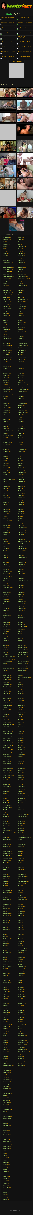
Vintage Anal (21, 996)
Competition (5, 626)
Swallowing (20, 835)
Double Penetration (22, 278)
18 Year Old (5, 239)
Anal (4, 285)
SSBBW (4, 1150)
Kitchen (19, 696)
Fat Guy (19, 373)
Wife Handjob (21, 1040)
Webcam (20, 1014)
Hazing (19, 553)
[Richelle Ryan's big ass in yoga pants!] (25, 53)
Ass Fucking (5, 364)
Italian (19, 633)
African (4, 253)
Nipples (4, 927)
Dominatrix (20, 269)
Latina (19, 709)
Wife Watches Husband (23, 1051)
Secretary (5, 1164)
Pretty (4, 1054)
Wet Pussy (20, 1024)
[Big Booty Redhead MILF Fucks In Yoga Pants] (8, 58)
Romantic (5, 1130)
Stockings (20, 800)
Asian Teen (5, 359)
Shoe (4, 1194)
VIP (19, 982)
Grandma (20, 502)
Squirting (20, 793)
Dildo (19, 248)
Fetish (19, 394)
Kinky (19, 691)
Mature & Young (6, 839)
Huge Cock (20, 606)
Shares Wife (5, 1187)
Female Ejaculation (22, 384)
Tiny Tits (20, 913)
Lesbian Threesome (7, 775)
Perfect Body (5, 1010)
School (4, 1157)
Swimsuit (20, 846)
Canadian (5, 548)
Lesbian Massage (7, 749)
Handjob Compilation (22, 543)
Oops (4, 957)
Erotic (19, 315)
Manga (4, 819)
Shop (4, 1197)
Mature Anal (5, 844)
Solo (19, 763)
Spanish (20, 775)
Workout (20, 1056)
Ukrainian (20, 964)
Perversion (5, 1012)
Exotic (19, 334)
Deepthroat (20, 246)
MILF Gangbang (6, 805)
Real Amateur (6, 1100)
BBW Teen (5, 391)
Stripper (20, 821)
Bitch (4, 460)
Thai (19, 890)
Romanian (5, 1127)
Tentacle (20, 888)
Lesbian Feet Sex (6, 738)
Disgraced (20, 255)
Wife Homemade (21, 1042)
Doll (19, 264)
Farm (19, 366)
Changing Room (6, 571)
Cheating (5, 573)
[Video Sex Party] (16, 6)
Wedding (20, 1017)
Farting (19, 368)
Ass (3, 361)
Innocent (20, 622)
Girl (19, 477)
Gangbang (20, 467)
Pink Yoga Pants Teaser (8, 41)
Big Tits (4, 449)
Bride (4, 504)
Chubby (4, 585)
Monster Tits (5, 902)
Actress (4, 251)
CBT (4, 537)
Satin (4, 1153)
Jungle (19, 689)
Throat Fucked (21, 899)
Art (3, 334)
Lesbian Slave (6, 766)
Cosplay (4, 638)
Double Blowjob (21, 276)
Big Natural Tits (6, 442)
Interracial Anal (21, 626)
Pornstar (5, 1049)
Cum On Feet (6, 698)
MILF (4, 800)
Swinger (20, 849)
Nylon (4, 941)
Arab (4, 327)
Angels (4, 320)
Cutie (4, 716)
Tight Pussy (20, 906)
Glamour (20, 486)
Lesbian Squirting (7, 768)
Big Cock (5, 440)
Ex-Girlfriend (21, 327)
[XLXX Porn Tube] (8, 159)
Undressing (20, 973)
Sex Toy (4, 1185)
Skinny (19, 731)
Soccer (19, 756)
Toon (19, 931)
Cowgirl (4, 649)
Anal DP (4, 297)
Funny (19, 458)
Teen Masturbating (22, 881)
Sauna (4, 1155)
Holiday (19, 571)
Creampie (5, 654)
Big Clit (4, 437)
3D (3, 241)
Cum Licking (5, 691)
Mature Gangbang (7, 849)
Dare (19, 244)
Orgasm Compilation (7, 966)
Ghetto (19, 474)
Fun (19, 456)
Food (19, 426)
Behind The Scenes (7, 430)
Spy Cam (20, 789)
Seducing (5, 1167)
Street (19, 819)
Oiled (4, 950)
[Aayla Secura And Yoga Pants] (8, 39)
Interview (20, 629)
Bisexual (5, 458)
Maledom (5, 816)
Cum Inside (5, 689)
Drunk (19, 288)
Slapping (20, 736)
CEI (3, 539)
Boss (4, 495)
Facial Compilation (22, 357)
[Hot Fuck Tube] (8, 184)
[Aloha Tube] (25, 171)
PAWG (4, 975)
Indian (19, 615)
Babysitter (5, 401)
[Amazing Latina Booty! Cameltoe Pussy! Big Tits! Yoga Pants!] (16, 70)
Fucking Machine (22, 454)
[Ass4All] (8, 92)
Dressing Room (21, 285)
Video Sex (9, 14)
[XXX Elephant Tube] (25, 196)
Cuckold (4, 666)
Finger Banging (21, 403)
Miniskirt (4, 874)
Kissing (19, 693)
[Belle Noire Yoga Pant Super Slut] (25, 34)
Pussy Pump (5, 1088)
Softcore (20, 761)
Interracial (20, 624)
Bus (4, 516)
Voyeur (19, 1005)
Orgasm (4, 964)
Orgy (4, 968)
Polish (4, 1044)
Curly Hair (5, 714)
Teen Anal (20, 872)
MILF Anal (5, 802)
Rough (4, 1132)
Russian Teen (6, 1148)
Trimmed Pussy (21, 948)
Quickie (4, 1095)
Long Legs (5, 791)
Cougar (4, 645)
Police (4, 1042)
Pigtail (4, 1028)
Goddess (20, 493)
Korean (19, 698)
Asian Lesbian (6, 352)
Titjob (19, 920)
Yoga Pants (20, 1065)
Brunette (5, 509)
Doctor (19, 258)
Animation (5, 322)
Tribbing (20, 941)
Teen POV (20, 883)
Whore (19, 1028)
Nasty (4, 911)
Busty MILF (5, 525)
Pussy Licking (6, 1084)
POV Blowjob (6, 982)
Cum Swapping (6, 705)
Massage (5, 823)
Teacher (20, 865)
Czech (19, 237)
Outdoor (4, 973)
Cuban (4, 663)
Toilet (19, 927)
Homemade (20, 578)
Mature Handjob (6, 851)
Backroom (5, 403)
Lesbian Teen (6, 772)
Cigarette (5, 594)
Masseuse (5, 825)
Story (19, 807)
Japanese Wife (21, 673)
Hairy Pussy (20, 532)
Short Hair (5, 1199)
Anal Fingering (6, 301)
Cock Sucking (6, 615)
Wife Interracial (21, 1044)
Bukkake (5, 513)
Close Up (5, 608)
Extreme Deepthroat (22, 343)
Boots (4, 490)
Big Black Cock (6, 435)
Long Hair (5, 789)
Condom (5, 631)
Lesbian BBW (6, 726)
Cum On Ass (5, 693)
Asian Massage (6, 357)
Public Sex (5, 1068)
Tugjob (19, 952)
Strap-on (20, 812)
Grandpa (20, 504)
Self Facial (5, 1169)
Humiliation (20, 608)
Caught (4, 562)
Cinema (4, 596)
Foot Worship (21, 430)
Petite (4, 1017)
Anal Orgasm (6, 311)
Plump (4, 1040)
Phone (4, 1021)
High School (20, 564)
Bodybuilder (5, 483)
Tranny (19, 938)
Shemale (5, 1192)
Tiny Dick (20, 911)
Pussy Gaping (6, 1081)
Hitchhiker (20, 566)
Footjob (19, 433)
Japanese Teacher (22, 668)
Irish (19, 631)
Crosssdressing (6, 661)
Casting (4, 557)
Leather (19, 714)
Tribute (19, 943)
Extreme (20, 338)
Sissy (19, 729)
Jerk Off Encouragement (23, 677)
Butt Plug (5, 534)
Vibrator (20, 991)
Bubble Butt (5, 511)
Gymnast (20, 518)
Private (4, 1061)
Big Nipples (5, 444)
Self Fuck (5, 1171)
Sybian (19, 851)
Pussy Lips (5, 1086)
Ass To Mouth (6, 371)
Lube (4, 793)
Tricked (19, 945)
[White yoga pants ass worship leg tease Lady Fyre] (8, 34)
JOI (19, 638)
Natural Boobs (6, 913)
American (5, 283)
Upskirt (19, 980)
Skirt (19, 733)
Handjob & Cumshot (22, 541)
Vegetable (20, 989)
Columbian (5, 624)
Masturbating (6, 830)
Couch (4, 643)
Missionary (5, 876)
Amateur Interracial (7, 267)
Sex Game (5, 1178)
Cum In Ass (5, 682)
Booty (4, 493)
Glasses (20, 488)
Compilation (5, 629)
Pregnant (5, 1051)
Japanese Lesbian (22, 656)
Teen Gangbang (21, 876)
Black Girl (5, 470)
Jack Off (20, 640)
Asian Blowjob (6, 345)
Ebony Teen (20, 311)
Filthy (19, 401)
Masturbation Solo (7, 835)
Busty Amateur (6, 520)
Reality (4, 1104)
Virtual (19, 1001)
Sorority (19, 770)
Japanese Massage (22, 661)
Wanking (20, 1010)
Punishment (5, 1072)
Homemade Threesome (23, 580)
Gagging (20, 463)
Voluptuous (20, 1003)
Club (4, 613)
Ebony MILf (20, 308)
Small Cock (20, 747)
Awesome (5, 382)
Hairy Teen (20, 534)
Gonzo (19, 495)
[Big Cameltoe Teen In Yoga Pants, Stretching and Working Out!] (8, 24)
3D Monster (5, 244)
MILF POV (5, 809)
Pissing (4, 1031)
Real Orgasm (6, 1102)
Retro (4, 1111)
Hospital (20, 590)
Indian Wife (20, 617)
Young (19, 1068)
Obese (4, 945)
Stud (19, 825)
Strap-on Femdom (22, 814)
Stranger (20, 809)
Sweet (19, 842)
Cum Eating (5, 679)
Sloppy (19, 740)
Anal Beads (5, 288)
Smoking (20, 752)
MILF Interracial (6, 807)
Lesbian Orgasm (6, 756)
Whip (19, 1026)
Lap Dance (20, 705)
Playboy (4, 1035)
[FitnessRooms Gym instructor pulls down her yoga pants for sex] (25, 19)
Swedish (20, 839)
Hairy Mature (21, 530)
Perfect (4, 1008)
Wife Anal (20, 1033)
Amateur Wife (6, 278)
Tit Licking (20, 918)
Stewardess (20, 798)
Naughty (5, 920)
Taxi (19, 862)
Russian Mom (6, 1146)
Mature (4, 837)
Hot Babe (20, 592)
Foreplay (20, 435)
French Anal (20, 447)
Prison (4, 1058)
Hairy (19, 525)
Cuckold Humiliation (7, 668)
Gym (19, 516)
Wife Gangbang (21, 1038)
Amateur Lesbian (6, 269)
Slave (19, 738)
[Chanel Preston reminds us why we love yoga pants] (8, 53)
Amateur (5, 258)
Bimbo (4, 456)
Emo (19, 313)
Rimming (5, 1123)
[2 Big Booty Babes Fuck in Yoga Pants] (25, 39)
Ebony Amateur (21, 299)
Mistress (4, 878)
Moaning (5, 881)
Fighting (20, 396)
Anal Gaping (5, 306)
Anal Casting (5, 290)
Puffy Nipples (6, 1070)
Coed (4, 617)
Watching (20, 1012)
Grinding (20, 509)
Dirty (19, 251)
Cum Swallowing (6, 702)
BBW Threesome (6, 394)
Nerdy (4, 925)
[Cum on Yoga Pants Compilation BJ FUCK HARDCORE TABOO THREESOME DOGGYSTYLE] (25, 58)
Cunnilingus (5, 709)
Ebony (19, 297)
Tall (19, 855)
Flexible (20, 424)
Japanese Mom (21, 666)
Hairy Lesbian (21, 527)
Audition (4, 377)
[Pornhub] (25, 117)
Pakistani (5, 985)
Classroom (5, 601)
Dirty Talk (20, 253)
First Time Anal (21, 410)
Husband (20, 610)
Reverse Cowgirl (6, 1116)
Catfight (4, 560)
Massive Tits (5, 828)
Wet (19, 1021)
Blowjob (4, 477)
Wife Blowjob (21, 1035)
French (19, 444)
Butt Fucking (5, 532)
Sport (19, 784)
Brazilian (5, 502)
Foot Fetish (20, 428)
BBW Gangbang (6, 389)
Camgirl (4, 546)
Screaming (5, 1162)
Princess (5, 1056)
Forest (19, 437)
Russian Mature (6, 1144)
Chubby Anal (5, 590)
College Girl (5, 619)
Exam (19, 329)
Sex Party (5, 1180)
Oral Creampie (6, 961)
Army (4, 331)
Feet (19, 380)
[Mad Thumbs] (8, 132)
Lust (4, 798)
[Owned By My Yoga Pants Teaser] (25, 48)
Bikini (4, 454)
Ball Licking (5, 410)
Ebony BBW (20, 304)
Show (19, 719)
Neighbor (5, 922)
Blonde (4, 472)
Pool (4, 1047)
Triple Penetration (22, 950)
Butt (4, 530)
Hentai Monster (21, 557)
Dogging (20, 260)
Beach (4, 426)
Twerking (20, 957)
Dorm (19, 271)
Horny (19, 587)
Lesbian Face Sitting (7, 736)
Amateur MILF (6, 271)
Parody (4, 996)
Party (4, 998)
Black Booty (5, 467)
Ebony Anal (20, 301)
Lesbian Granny (6, 740)
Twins (19, 959)
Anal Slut (5, 315)
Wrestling (20, 1061)
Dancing (20, 239)
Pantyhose (5, 991)
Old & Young (5, 952)
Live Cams (5, 782)
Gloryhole (20, 490)
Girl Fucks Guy (21, 479)
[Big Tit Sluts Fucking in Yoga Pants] (8, 29)
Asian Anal (5, 341)
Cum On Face (6, 696)
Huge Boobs (21, 603)
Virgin (19, 998)
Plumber (5, 1038)
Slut (19, 745)
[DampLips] (8, 117)
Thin (19, 892)
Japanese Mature (22, 663)
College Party (6, 622)
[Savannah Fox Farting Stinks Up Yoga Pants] (25, 24)
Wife (19, 1031)
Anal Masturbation (7, 308)
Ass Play (5, 368)
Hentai (19, 555)
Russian (4, 1139)
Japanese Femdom (22, 652)
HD (19, 523)
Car (3, 550)
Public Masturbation (7, 1065)
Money (4, 897)
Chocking (5, 583)
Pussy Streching (6, 1093)
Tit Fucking (20, 915)
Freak (19, 442)
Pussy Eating (6, 1079)
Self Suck (5, 1174)
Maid (4, 814)
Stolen (19, 802)
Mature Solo (5, 855)
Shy (19, 724)
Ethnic (19, 320)
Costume (5, 640)
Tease (19, 867)
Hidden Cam (21, 560)
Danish (19, 241)
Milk (4, 872)
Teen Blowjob (21, 874)
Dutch (19, 292)
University (20, 978)
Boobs (4, 488)
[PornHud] (8, 146)
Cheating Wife (6, 576)
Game (19, 465)
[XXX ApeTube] (25, 184)
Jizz (19, 682)
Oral (4, 959)
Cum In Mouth (6, 684)
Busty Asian (5, 523)
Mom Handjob (6, 892)
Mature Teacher (6, 858)
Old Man (5, 955)
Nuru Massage (6, 938)
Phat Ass (5, 1019)
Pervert (4, 1014)
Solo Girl (20, 766)
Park (4, 994)
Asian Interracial (6, 350)
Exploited (20, 336)
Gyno (19, 520)
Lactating (20, 700)
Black (4, 465)
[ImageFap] (25, 92)
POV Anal (5, 980)
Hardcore (20, 550)
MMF (4, 812)
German (20, 470)
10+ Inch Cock (6, 237)
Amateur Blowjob (6, 262)
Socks (19, 759)
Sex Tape (5, 1183)
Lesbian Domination (7, 733)
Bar (3, 417)
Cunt (4, 712)
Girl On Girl (20, 481)
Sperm (19, 779)
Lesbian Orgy (6, 759)
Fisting (19, 417)
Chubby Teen (6, 592)
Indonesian (20, 619)
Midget (4, 865)
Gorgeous (20, 497)
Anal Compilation (6, 292)
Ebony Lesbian (21, 306)
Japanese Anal (21, 647)
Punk (4, 1074)
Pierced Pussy (6, 1024)
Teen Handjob (21, 878)
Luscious (5, 795)
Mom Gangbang (6, 890)
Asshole (4, 375)
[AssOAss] (8, 212)
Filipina (19, 398)
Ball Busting (5, 407)
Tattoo (19, 860)
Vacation (20, 985)
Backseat (5, 405)
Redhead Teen (6, 1109)
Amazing (5, 281)
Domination (20, 267)
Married (4, 821)
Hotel (19, 596)
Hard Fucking (21, 548)
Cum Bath (5, 673)
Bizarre (4, 463)
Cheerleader (5, 578)
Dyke (19, 294)
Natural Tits (5, 915)
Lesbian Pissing (6, 761)
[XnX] (25, 130)
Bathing (4, 421)
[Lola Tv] (25, 146)
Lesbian (4, 719)
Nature (4, 918)
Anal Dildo (5, 299)
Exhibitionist (20, 331)
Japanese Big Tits (22, 649)
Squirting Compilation (23, 795)
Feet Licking (20, 382)
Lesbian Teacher (6, 770)
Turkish (19, 955)
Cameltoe (5, 543)
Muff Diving (5, 908)
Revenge (5, 1114)
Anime (4, 324)
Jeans (19, 675)
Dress (19, 283)
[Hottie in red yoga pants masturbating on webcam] (8, 48)
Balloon (4, 414)
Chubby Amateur (6, 587)
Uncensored (20, 966)
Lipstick (4, 779)
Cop (4, 633)
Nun (4, 934)
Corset (4, 636)
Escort (19, 318)
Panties (4, 989)
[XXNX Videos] (25, 159)
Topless (19, 934)
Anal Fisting (5, 304)
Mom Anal (5, 888)
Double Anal (20, 274)
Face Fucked (21, 350)
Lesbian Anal (6, 722)
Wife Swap (20, 1047)
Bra (3, 500)
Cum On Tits (5, 700)
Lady (19, 702)
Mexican (5, 862)
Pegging (5, 1005)
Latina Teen (20, 712)
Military (4, 869)
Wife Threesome (21, 1049)
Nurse (4, 936)
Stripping (20, 823)
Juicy (19, 686)
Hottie (19, 599)
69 (3, 248)
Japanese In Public (22, 654)
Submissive (20, 830)
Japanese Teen (21, 670)
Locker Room (6, 786)
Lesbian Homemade (7, 742)
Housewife (20, 601)
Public (4, 1063)
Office (4, 948)
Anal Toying (5, 318)
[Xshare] (8, 105)
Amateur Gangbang (7, 264)
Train (19, 936)
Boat (4, 481)
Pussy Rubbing (6, 1091)
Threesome (20, 897)
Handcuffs (20, 537)
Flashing (20, 421)
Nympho (5, 943)
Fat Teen (20, 377)
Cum (4, 670)
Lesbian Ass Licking (7, 724)
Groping (20, 511)
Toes (19, 925)
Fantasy (20, 364)
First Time (20, 407)
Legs (19, 716)
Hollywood (20, 573)
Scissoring (5, 1160)
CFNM (4, 541)
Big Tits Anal (5, 451)
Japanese (20, 645)
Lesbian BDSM (6, 729)
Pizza (4, 1033)
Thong (19, 895)
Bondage (5, 486)
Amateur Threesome (7, 276)
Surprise (20, 832)
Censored (5, 566)
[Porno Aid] (8, 171)
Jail (19, 643)
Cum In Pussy (6, 686)
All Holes (5, 255)
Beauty (4, 428)
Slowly (19, 742)
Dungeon (20, 290)
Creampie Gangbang (7, 659)
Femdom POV (21, 391)
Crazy (4, 652)
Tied (19, 904)
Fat (18, 371)
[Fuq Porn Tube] (8, 198)
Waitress (20, 1008)
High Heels (20, 562)
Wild (19, 1054)
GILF (19, 460)
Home (19, 576)
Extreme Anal (21, 341)
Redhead (5, 1107)
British (4, 507)
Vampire (20, 987)
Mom (4, 885)
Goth (19, 500)
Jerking (19, 679)
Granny (19, 507)
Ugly (19, 961)
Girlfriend (20, 483)
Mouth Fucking (6, 904)
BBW (4, 384)
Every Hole (20, 324)
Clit (3, 606)
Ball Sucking (5, 412)
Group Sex (20, 513)
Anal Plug (5, 313)
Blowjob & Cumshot (7, 479)
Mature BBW (5, 846)
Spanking (20, 777)
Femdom (20, 387)
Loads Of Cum (6, 784)
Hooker (19, 583)
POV (4, 978)
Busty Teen (5, 527)
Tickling (19, 902)
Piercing (4, 1026)
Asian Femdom (6, 347)
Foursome (20, 440)
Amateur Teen (6, 274)
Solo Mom (20, 768)
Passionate (5, 1001)
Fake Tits (20, 359)
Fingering (20, 405)
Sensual (4, 1176)
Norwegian (5, 929)
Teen (19, 869)
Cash (4, 555)
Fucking (20, 451)
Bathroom (5, 424)
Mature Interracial (6, 853)
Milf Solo (5, 867)
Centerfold (5, 569)
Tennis (19, 885)
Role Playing (5, 1125)
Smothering (20, 754)
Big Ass (4, 433)
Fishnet (19, 414)
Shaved (4, 1190)
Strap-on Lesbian (22, 816)
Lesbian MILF (6, 747)
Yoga (19, 1063)
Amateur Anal (6, 260)
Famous (20, 361)
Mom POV (5, 895)
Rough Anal (5, 1134)
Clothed (4, 610)
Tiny (19, 908)
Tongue (19, 929)
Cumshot (5, 707)
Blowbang (5, 474)
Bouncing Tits (6, 497)
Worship (20, 1058)
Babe (4, 398)
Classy (4, 603)
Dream (19, 281)
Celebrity (5, 564)
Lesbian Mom (6, 754)
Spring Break (21, 786)
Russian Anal (6, 1141)
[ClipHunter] (16, 225)
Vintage (19, 994)
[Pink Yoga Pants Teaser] (8, 44)
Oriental (4, 971)
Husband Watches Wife (23, 613)
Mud (4, 906)
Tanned (19, 858)
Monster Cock (6, 899)
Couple (4, 647)
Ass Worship (5, 373)
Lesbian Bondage (7, 731)
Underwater (20, 968)
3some (4, 246)
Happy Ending (21, 546)
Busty (4, 518)
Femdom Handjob (22, 389)
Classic (4, 599)
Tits (19, 922)
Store (19, 805)
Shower (19, 722)
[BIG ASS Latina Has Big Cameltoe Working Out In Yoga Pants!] (25, 44)
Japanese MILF (21, 659)
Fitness (19, 419)
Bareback (5, 419)
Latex (19, 707)
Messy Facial (6, 860)
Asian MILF (5, 354)
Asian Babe (5, 343)
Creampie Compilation (8, 656)
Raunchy (5, 1097)
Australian (5, 380)
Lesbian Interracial (7, 745)
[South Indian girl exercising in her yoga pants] (8, 19)
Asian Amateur (6, 338)
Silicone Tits (20, 726)
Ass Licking (5, 366)
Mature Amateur (6, 842)
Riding (4, 1121)
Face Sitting (20, 352)
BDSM (4, 396)
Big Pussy (5, 447)
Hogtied (20, 569)
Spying (19, 791)
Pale (4, 987)
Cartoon (4, 553)
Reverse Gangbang (7, 1118)
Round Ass (5, 1137)
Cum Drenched (6, 677)
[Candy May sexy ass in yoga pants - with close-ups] (25, 29)
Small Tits (20, 749)
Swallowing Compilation (23, 837)
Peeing (4, 1003)
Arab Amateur (6, 329)
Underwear (20, 971)
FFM (19, 347)
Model (4, 883)
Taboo (19, 853)
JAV (19, 636)
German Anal (21, 472)
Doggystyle (20, 262)
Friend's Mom (21, 449)
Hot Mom (20, 594)
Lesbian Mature (6, 752)
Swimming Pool (21, 844)
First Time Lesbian (22, 412)
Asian (4, 336)
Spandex (20, 772)
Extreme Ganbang (22, 345)
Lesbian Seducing (7, 763)
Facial (19, 354)
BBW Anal (5, 387)
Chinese (5, 580)
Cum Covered (6, 675)
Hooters (20, 585)
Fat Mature (20, 375)
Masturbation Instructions (8, 832)
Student (19, 828)
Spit (19, 782)
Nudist (4, 931)
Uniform (20, 975)
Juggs (19, 684)
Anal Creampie (6, 294)
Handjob (20, 539)
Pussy (4, 1077)
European (20, 322)
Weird (19, 1019)
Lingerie (4, 777)
